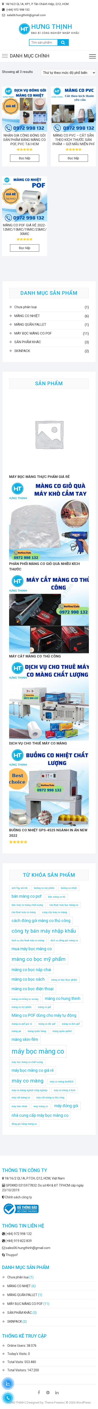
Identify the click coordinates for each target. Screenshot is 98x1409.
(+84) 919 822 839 (18, 1241)
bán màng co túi (56, 896)
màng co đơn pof (71, 1023)
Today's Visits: (17, 1354)
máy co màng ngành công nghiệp (29, 1090)
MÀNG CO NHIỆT (27, 316)
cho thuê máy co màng (24, 912)
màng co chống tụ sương (25, 999)
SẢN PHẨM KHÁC (27, 342)
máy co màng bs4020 (61, 1081)
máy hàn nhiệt (19, 1106)
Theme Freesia (54, 1402)
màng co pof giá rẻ (22, 1023)
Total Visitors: (17, 1370)
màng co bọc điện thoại (33, 989)
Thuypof (11, 1255)
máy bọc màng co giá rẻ (33, 1070)
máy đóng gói (66, 1106)
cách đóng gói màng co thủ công (41, 920)
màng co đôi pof (46, 1023)
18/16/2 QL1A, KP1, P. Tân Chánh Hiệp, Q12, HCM (37, 4)
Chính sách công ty (18, 1197)
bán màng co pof (27, 896)
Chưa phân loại (25, 307)
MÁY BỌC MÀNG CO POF (33, 333)
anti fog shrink (20, 888)
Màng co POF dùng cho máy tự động (44, 1015)
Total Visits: (15, 1362)
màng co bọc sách (28, 979)
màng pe (16, 1031)
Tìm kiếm (63, 42)
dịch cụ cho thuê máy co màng (28, 940)
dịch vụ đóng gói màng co (64, 940)
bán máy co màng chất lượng (27, 905)
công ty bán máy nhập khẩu (44, 931)
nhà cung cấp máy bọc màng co (40, 1115)
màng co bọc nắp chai (31, 969)
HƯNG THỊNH (51, 26)
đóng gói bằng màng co (24, 1123)
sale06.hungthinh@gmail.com (26, 15)
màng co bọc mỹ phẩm (39, 959)
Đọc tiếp (24, 158)
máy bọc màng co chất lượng (27, 1062)
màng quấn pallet (62, 1031)
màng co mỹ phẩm (21, 1007)
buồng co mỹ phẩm (44, 888)
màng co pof (44, 1007)
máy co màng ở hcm (64, 1090)
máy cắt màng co (21, 1097)
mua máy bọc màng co (32, 949)
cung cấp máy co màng (54, 912)
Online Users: (17, 1345)
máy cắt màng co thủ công (50, 1097)
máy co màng (28, 1081)
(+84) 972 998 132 (18, 9)
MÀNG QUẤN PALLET (30, 324)
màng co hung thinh (62, 998)
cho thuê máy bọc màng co (63, 905)
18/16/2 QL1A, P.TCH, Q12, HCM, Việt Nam (34, 1178)
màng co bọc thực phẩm (64, 979)
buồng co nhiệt (69, 888)
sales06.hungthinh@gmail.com (27, 1248)
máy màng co (41, 1106)
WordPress (83, 1402)
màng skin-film (25, 1039)
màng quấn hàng (37, 1031)
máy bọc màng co (38, 1051)
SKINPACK (22, 351)
